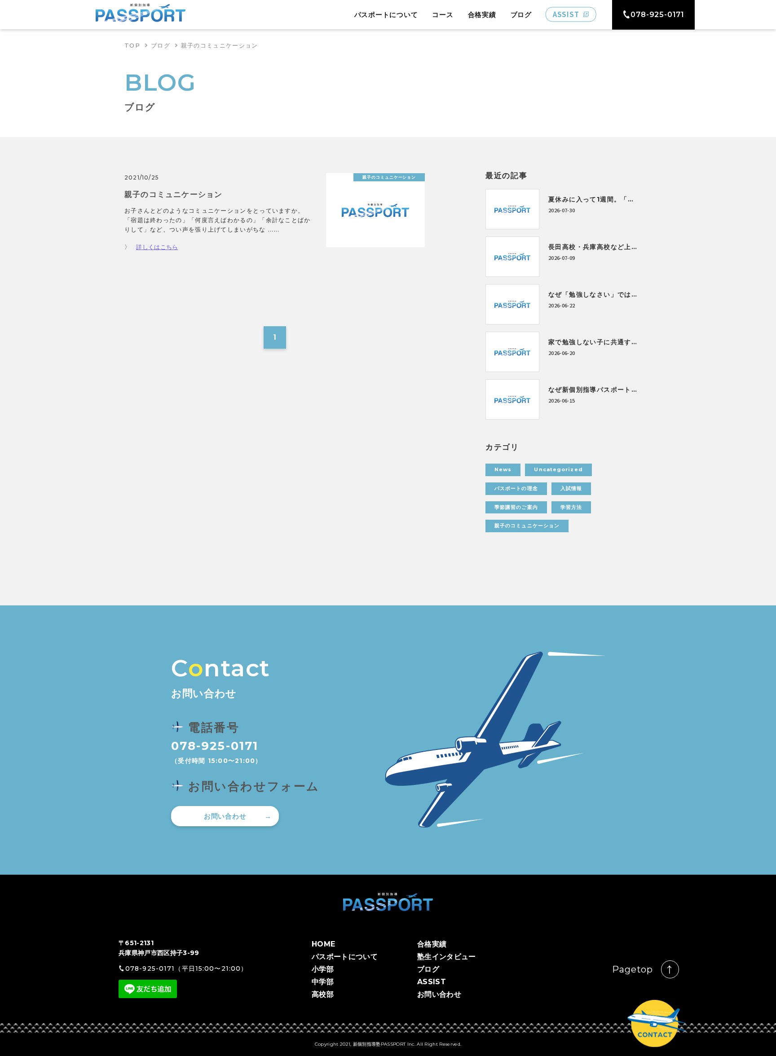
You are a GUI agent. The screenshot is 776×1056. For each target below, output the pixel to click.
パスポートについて (386, 14)
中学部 (323, 981)
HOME (323, 944)
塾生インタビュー (446, 956)
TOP (132, 45)
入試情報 (571, 488)
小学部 (323, 969)
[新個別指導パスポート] (140, 14)
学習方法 (571, 507)
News (502, 469)
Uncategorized (558, 469)
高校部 (323, 994)
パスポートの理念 (516, 488)
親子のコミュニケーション (527, 525)
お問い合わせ (225, 816)
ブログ (521, 14)
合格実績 (482, 14)
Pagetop (632, 969)
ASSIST (431, 981)
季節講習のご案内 (516, 507)
